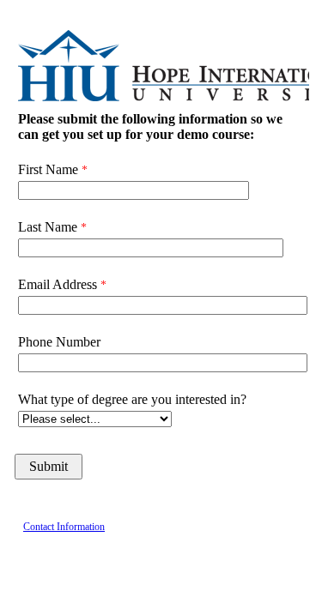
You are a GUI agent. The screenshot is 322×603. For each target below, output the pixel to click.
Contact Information (64, 527)
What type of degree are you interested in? (132, 399)
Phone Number (59, 342)
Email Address (57, 284)
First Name (48, 169)
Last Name (47, 227)
